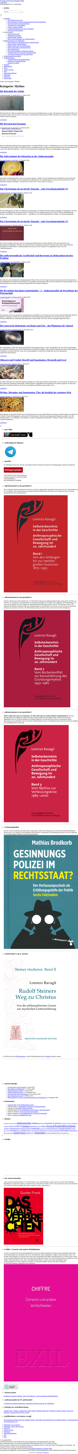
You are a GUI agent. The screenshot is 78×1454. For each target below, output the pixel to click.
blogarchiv (7, 1428)
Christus (6, 1126)
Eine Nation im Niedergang (16, 1089)
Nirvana (39, 1452)
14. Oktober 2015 (15, 330)
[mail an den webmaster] (22, 1)
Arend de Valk (12, 1105)
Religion (75, 1130)
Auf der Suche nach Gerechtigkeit (18, 1094)
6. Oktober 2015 (15, 364)
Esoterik (51, 1126)
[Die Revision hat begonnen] (12, 142)
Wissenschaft (55, 1133)
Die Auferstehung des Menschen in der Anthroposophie (27, 156)
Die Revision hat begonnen (13, 124)
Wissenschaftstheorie (64, 1133)
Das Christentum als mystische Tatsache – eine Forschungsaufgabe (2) (34, 189)
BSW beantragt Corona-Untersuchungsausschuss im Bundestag (27, 1097)
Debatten (26, 1126)
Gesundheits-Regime (51, 1128)
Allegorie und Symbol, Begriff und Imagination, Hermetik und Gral (33, 360)
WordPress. (46, 1452)
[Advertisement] (41, 1158)
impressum (7, 1431)
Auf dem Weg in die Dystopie (17, 1087)
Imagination (13, 1130)
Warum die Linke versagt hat (23, 1108)
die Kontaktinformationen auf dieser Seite (39, 1448)
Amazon (48, 1056)
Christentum (57, 1123)
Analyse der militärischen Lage (22, 1115)
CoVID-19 (18, 1126)
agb (5, 1435)
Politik (71, 1130)
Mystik (42, 1130)
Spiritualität (40, 1133)
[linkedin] (16, 1)
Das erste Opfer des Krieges (29, 1111)
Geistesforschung (14, 1128)
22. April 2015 (14, 396)
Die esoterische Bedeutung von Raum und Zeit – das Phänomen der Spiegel (36, 325)
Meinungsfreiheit (35, 1130)
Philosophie (65, 1130)
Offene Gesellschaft (49, 1130)
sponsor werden (8, 1430)
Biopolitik (48, 1123)
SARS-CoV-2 (30, 1133)
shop (5, 1437)
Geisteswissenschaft (25, 1128)
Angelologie (6, 1123)
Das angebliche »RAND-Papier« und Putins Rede (35, 1110)
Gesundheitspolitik (64, 1128)
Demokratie (33, 1126)
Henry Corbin (7, 1130)
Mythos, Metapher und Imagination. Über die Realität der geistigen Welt (35, 392)
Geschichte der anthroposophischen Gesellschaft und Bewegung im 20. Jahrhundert (29, 1403)
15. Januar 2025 (15, 95)
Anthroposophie (23, 1123)
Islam (19, 1130)
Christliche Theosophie (66, 1123)
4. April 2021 (14, 160)
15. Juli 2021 (14, 128)
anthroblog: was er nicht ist (12, 1425)
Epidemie (44, 1126)
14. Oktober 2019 (15, 225)
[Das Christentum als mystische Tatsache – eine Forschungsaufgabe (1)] (12, 240)
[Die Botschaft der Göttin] (12, 110)
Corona (10, 1126)
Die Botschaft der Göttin (12, 91)
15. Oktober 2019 (15, 193)
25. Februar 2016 (15, 297)
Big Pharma (42, 1123)
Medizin (29, 1130)
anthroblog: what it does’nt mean (13, 1426)
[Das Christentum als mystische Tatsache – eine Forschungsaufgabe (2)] (12, 207)
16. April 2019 (14, 262)
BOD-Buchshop (20, 1056)
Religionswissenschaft (8, 1133)
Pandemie (57, 1130)
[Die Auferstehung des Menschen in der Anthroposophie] (12, 175)
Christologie (74, 1123)
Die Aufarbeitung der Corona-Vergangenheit (33, 1113)
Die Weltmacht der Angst (15, 1096)
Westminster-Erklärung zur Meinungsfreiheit (32, 1106)
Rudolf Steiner (20, 1133)
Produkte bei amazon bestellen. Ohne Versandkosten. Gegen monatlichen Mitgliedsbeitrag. (31, 1396)
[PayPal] (9, 1)
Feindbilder (6, 1128)
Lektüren (23, 1130)
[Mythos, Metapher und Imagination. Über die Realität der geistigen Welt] (12, 411)
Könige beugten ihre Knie (15, 1092)
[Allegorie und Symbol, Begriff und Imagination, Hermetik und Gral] (12, 378)
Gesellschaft (35, 1128)
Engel (38, 1126)
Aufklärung (35, 1123)
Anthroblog (3, 2)
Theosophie (48, 1133)
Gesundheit (42, 1128)
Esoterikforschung (65, 1125)
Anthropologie (13, 1123)
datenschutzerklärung (10, 1433)
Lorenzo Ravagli (5, 95)
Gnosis (73, 1128)
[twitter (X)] (3, 1)
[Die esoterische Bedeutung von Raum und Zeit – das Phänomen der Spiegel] (12, 344)
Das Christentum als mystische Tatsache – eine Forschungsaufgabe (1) (34, 221)
